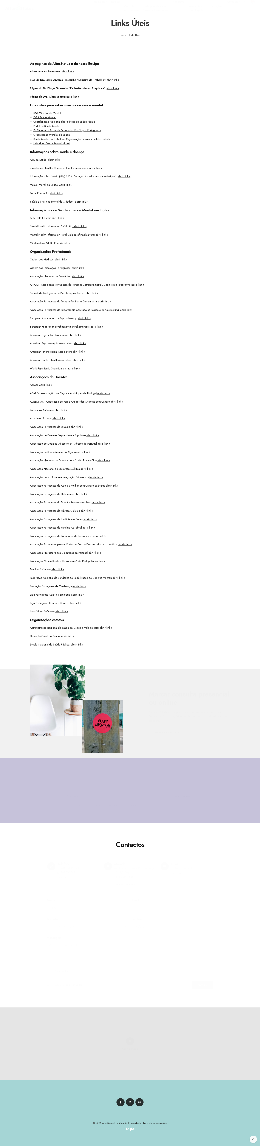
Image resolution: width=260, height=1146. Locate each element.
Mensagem (54, 938)
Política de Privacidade (148, 805)
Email (135, 900)
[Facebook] (120, 1102)
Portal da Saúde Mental (46, 126)
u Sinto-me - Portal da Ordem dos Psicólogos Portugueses (68, 130)
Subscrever (182, 796)
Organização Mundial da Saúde (51, 135)
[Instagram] (139, 1102)
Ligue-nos (63, 877)
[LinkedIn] (130, 1102)
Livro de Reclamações (155, 1123)
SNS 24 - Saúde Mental (47, 113)
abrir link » (68, 71)
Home (123, 35)
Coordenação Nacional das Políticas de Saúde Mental (64, 122)
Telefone (138, 919)
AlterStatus (108, 1123)
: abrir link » (57, 218)
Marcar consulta (167, 732)
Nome (51, 900)
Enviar (202, 985)
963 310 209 (68, 872)
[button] (99, 1)
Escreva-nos (178, 873)
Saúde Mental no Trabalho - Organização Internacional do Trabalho (72, 139)
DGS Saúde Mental (44, 117)
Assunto (52, 919)
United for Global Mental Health (51, 143)
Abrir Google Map (125, 884)
